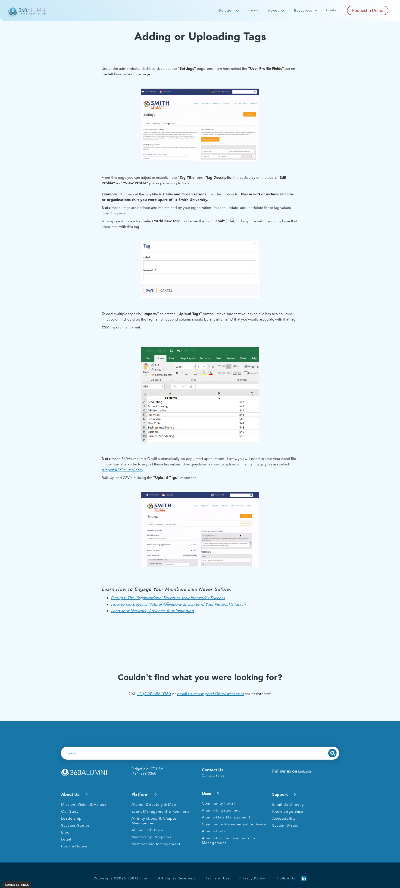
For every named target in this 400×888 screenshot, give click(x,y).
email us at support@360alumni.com (210, 693)
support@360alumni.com (122, 470)
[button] (229, 11)
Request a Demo (367, 10)
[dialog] (16, 884)
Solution (226, 11)
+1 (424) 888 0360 (154, 693)
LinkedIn (305, 771)
